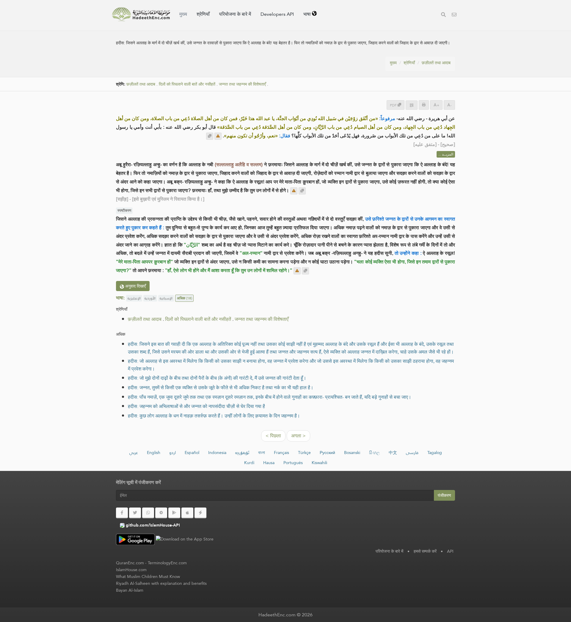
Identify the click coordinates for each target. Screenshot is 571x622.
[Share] (412, 105)
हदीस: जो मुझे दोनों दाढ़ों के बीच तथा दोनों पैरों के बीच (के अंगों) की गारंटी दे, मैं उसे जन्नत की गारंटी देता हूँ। (217, 378)
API (450, 551)
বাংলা (261, 452)
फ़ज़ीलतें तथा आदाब (436, 63)
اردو (172, 452)
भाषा (307, 14)
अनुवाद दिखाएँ (135, 286)
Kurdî (249, 463)
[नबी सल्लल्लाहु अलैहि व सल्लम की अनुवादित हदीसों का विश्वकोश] (141, 14)
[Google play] (174, 513)
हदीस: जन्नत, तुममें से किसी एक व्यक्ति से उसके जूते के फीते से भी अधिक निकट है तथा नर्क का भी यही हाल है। (220, 387)
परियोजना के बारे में (235, 14)
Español (192, 452)
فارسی (412, 452)
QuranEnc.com (130, 563)
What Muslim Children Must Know (148, 576)
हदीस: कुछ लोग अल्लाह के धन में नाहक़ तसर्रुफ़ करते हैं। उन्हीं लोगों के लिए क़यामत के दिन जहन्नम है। (214, 415)
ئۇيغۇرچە (242, 452)
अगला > (298, 435)
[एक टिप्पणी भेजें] (218, 136)
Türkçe (304, 452)
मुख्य (183, 14)
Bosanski (352, 452)
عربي (133, 452)
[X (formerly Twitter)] (135, 513)
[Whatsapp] (148, 513)
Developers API (277, 14)
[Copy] (209, 136)
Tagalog (434, 452)
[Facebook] (122, 513)
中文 (393, 452)
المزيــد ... (445, 154)
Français (281, 452)
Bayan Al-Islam (129, 590)
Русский (327, 452)
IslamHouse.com (131, 570)
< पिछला (273, 435)
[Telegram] (161, 513)
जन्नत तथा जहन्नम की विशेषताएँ (242, 84)
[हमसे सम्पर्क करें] (454, 15)
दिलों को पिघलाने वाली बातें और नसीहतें (187, 84)
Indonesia (217, 452)
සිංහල (374, 452)
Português (293, 463)
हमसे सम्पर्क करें (425, 551)
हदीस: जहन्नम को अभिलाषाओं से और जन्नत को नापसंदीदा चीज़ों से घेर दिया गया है (196, 406)
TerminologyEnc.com (167, 563)
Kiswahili (319, 463)
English (153, 452)
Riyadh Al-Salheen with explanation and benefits (161, 583)
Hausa (268, 463)
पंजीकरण (444, 495)
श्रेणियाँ (203, 14)
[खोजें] (443, 15)
